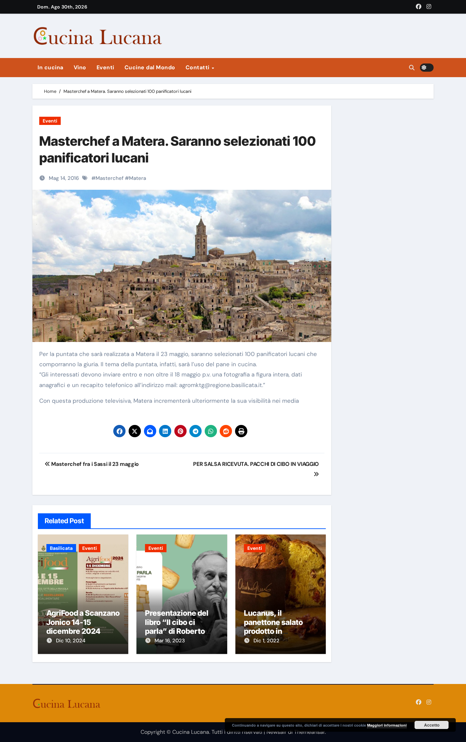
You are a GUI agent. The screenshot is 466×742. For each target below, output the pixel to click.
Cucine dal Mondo (150, 67)
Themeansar (309, 732)
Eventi (105, 67)
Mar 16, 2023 (170, 640)
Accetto (431, 725)
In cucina (50, 67)
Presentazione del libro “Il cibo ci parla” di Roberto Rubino (176, 626)
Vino (80, 67)
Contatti (198, 67)
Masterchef (109, 178)
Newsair (276, 732)
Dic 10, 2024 (70, 640)
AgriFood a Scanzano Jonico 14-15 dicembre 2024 (83, 622)
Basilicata (61, 548)
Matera (137, 178)
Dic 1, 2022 (266, 640)
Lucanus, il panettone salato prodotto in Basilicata (273, 626)
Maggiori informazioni (387, 725)
